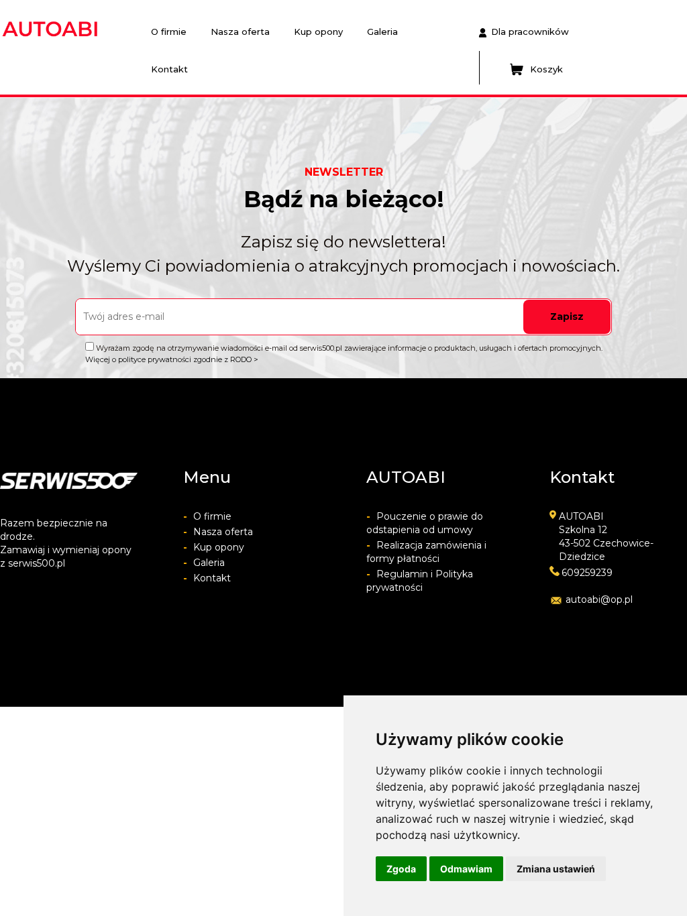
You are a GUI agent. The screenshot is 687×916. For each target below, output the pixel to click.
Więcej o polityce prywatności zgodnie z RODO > (171, 359)
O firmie (169, 31)
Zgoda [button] (401, 868)
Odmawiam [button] (466, 868)
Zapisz (567, 316)
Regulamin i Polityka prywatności (419, 580)
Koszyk (546, 69)
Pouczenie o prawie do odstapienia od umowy (424, 523)
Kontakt (169, 69)
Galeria (382, 31)
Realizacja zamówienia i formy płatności (426, 552)
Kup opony (318, 31)
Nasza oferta (240, 31)
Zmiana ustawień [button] (556, 868)
